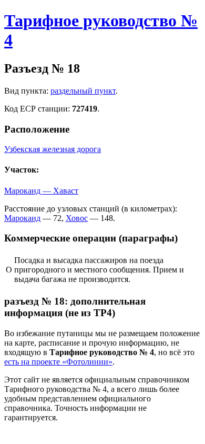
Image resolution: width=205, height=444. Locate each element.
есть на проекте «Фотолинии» (58, 361)
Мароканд (22, 218)
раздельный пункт (83, 90)
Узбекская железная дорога (52, 149)
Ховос (77, 218)
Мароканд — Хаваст (41, 190)
